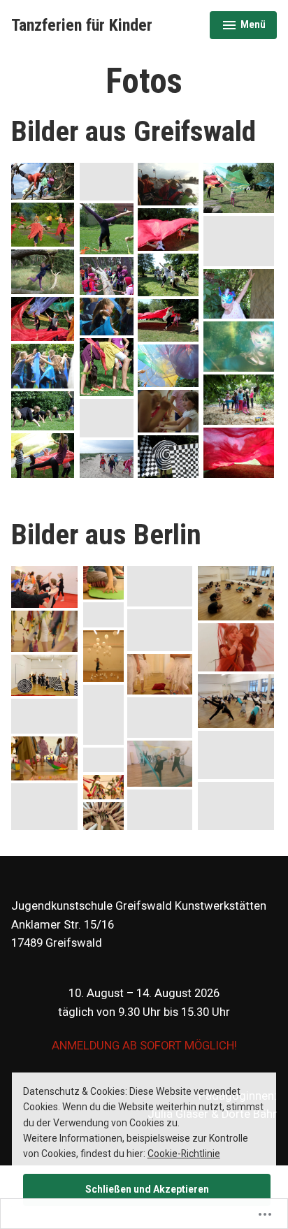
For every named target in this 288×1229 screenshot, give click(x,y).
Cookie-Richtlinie (183, 1153)
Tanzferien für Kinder (81, 25)
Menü (249, 26)
